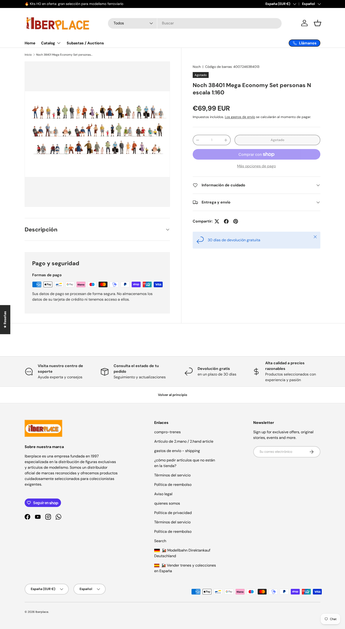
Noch (197, 67)
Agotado (277, 140)
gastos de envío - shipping (177, 450)
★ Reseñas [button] (5, 319)
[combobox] (195, 23)
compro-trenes (167, 432)
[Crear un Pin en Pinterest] (235, 221)
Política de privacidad (173, 512)
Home (30, 43)
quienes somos (167, 503)
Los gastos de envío (240, 117)
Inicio (28, 55)
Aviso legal (163, 493)
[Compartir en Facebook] (226, 221)
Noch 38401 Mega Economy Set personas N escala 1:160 (64, 55)
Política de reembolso (173, 484)
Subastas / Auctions (85, 43)
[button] (317, 23)
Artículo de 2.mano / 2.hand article (183, 441)
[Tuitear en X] (217, 221)
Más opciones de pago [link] (256, 166)
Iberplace (41, 612)
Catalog (48, 43)
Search (160, 540)
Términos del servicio (172, 475)
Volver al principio (172, 395)
